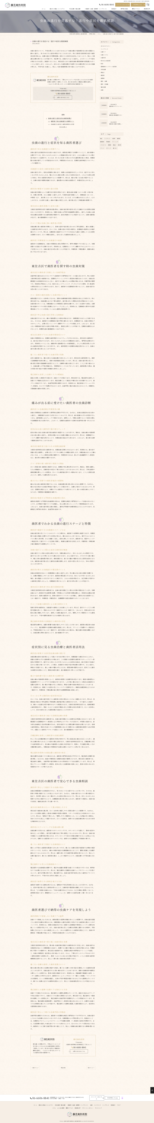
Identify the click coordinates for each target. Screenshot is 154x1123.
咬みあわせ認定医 (106, 61)
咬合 (102, 63)
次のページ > (91, 1068)
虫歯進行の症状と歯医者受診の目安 (62, 124)
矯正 (101, 138)
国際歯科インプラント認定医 (109, 66)
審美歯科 (102, 141)
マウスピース (103, 145)
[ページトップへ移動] (122, 1098)
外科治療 (103, 69)
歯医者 (103, 75)
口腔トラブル (104, 55)
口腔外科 (103, 58)
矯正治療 (103, 87)
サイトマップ (98, 1108)
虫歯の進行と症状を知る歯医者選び (59, 118)
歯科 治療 (104, 81)
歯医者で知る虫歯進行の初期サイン (62, 121)
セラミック (108, 148)
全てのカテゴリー (106, 46)
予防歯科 (108, 141)
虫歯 (102, 90)
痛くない (115, 148)
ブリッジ (102, 148)
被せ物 (119, 145)
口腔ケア (103, 52)
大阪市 (113, 138)
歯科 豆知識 (104, 84)
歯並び (103, 72)
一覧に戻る (63, 1068)
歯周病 (103, 78)
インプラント (104, 49)
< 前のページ (35, 1068)
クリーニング (115, 141)
